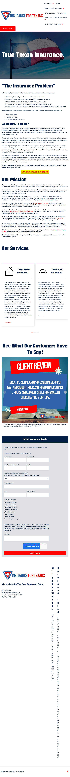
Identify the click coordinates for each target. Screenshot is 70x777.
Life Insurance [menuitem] (58, 754)
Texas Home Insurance (52, 24)
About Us (47, 3)
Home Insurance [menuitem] (58, 739)
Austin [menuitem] (52, 627)
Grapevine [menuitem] (52, 641)
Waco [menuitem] (52, 679)
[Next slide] (65, 392)
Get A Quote (7, 28)
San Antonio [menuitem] (52, 668)
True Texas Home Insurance (48, 200)
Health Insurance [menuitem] (58, 724)
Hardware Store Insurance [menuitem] (58, 705)
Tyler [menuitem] (52, 674)
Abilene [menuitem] (52, 616)
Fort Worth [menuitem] (52, 633)
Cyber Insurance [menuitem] (58, 657)
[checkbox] (26, 510)
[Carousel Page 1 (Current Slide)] (32, 332)
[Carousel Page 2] (34, 332)
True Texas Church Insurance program (21, 211)
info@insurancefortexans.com (11, 592)
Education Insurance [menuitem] (58, 672)
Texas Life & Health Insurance (55, 17)
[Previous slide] (4, 392)
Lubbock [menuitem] (52, 648)
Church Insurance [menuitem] (58, 642)
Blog (58, 3)
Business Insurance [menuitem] (58, 625)
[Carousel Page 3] (36, 332)
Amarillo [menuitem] (52, 622)
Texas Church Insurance (53, 8)
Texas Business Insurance (53, 13)
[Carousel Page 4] (38, 332)
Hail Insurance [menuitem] (58, 687)
